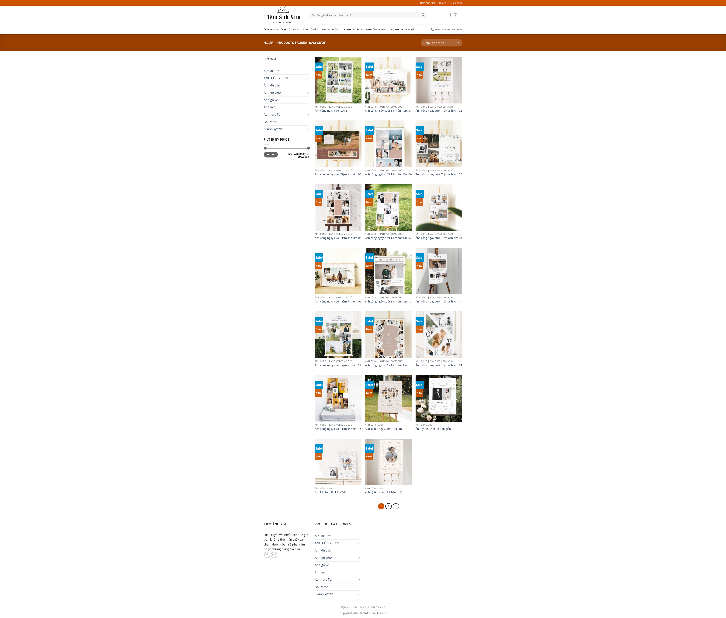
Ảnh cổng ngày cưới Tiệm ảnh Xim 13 (388, 365)
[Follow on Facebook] (450, 15)
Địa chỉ (443, 3)
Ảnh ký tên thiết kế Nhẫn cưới (383, 492)
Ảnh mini (269, 29)
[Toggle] (307, 78)
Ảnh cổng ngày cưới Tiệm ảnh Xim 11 (439, 301)
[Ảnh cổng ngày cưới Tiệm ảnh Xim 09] (338, 271)
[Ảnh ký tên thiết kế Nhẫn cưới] (388, 462)
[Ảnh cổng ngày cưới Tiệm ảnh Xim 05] (439, 143)
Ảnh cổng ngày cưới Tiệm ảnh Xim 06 (338, 238)
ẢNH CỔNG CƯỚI (375, 29)
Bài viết (411, 29)
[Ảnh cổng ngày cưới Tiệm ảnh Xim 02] (439, 80)
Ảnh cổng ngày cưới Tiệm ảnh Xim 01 (388, 110)
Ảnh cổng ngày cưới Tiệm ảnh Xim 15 (338, 429)
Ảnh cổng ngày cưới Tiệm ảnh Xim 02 (439, 110)
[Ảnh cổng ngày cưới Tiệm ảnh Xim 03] (338, 143)
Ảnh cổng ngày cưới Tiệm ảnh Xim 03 (338, 174)
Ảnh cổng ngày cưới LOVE (331, 110)
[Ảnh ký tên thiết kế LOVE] (338, 462)
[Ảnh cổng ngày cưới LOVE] (338, 80)
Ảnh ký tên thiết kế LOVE (330, 492)
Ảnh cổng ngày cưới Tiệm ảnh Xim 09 (338, 301)
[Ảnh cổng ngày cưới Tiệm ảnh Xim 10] (388, 271)
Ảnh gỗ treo (289, 29)
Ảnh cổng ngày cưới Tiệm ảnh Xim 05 (439, 174)
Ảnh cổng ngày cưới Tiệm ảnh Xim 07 (388, 238)
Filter (271, 154)
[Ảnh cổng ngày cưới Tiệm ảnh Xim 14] (439, 334)
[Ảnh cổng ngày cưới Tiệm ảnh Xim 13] (388, 334)
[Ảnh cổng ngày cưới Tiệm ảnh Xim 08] (439, 207)
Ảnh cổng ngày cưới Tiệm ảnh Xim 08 (439, 238)
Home (268, 43)
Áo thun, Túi (272, 114)
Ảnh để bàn (272, 85)
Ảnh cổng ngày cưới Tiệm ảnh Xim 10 (388, 301)
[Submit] (423, 15)
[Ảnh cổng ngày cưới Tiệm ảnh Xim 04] (388, 143)
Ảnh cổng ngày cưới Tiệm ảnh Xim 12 (338, 365)
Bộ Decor (397, 29)
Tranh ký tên (351, 29)
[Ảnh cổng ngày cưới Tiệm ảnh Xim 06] (338, 207)
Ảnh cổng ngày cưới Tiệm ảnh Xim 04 (388, 174)
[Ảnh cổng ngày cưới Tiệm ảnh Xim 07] (388, 207)
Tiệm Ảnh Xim (427, 3)
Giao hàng (456, 3)
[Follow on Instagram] (455, 15)
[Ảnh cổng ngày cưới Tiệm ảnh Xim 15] (338, 398)
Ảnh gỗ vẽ (309, 29)
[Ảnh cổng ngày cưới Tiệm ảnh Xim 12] (338, 334)
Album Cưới (329, 29)
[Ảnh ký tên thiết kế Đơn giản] (439, 398)
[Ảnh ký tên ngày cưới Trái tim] (388, 398)
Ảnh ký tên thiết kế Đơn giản (433, 429)
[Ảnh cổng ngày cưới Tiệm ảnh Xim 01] (388, 80)
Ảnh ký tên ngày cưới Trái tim (383, 429)
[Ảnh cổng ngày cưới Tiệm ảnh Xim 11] (439, 271)
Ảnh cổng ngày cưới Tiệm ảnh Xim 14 (439, 365)
